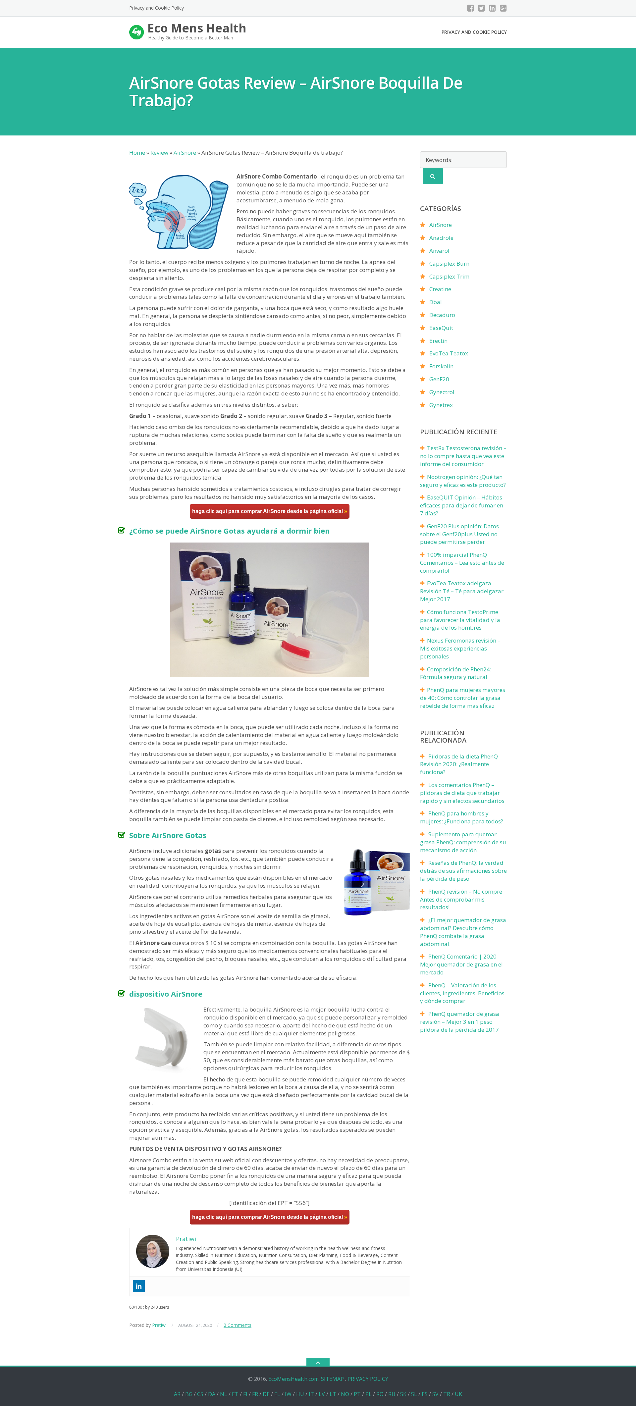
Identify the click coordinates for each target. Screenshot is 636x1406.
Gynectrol (441, 392)
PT (357, 1394)
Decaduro (442, 315)
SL (414, 1394)
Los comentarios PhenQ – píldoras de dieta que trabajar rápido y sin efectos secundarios (462, 793)
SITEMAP (332, 1378)
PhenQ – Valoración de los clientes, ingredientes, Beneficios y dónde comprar (462, 993)
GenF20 (439, 379)
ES (425, 1394)
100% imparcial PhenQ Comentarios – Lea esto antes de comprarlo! (462, 562)
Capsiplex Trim (449, 276)
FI (245, 1394)
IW (288, 1394)
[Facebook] (470, 8)
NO (345, 1394)
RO (380, 1394)
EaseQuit (441, 328)
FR (255, 1394)
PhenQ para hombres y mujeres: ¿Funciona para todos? (461, 817)
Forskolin (441, 366)
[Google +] (503, 8)
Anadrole (441, 237)
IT (311, 1394)
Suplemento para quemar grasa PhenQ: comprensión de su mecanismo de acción (463, 842)
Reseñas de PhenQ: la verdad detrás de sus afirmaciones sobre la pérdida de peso (463, 870)
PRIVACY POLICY (367, 1378)
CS (200, 1394)
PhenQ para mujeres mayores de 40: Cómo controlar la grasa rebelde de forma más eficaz (462, 697)
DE (266, 1394)
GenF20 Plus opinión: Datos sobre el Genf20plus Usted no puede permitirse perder (459, 534)
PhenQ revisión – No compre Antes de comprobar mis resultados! (461, 899)
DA (211, 1394)
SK (403, 1394)
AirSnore (440, 225)
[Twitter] (481, 8)
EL (277, 1394)
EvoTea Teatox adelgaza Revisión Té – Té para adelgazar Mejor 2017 (462, 591)
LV (322, 1394)
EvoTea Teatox (448, 353)
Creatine (440, 289)
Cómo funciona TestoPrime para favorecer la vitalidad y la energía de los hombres (460, 620)
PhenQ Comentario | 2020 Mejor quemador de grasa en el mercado (461, 964)
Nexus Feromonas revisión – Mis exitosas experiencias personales (460, 648)
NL (223, 1394)
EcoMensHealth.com (293, 1378)
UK (458, 1394)
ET (235, 1394)
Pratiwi (159, 1325)
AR (177, 1394)
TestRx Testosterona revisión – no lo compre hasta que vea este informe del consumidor (463, 456)
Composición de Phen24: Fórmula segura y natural (455, 673)
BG (188, 1394)
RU (392, 1394)
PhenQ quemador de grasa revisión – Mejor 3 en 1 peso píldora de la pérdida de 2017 (459, 1021)
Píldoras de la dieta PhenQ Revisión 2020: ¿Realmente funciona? (459, 764)
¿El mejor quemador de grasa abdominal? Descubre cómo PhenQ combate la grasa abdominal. (463, 931)
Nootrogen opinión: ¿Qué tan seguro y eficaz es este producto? (463, 481)
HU (300, 1394)
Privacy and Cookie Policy (156, 8)
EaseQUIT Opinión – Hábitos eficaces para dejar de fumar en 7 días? (461, 505)
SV (435, 1394)
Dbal (435, 302)
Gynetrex (441, 405)
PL (368, 1394)
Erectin (438, 340)
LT (333, 1394)
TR (446, 1394)
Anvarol (439, 250)
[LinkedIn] (492, 8)
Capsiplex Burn (449, 263)
